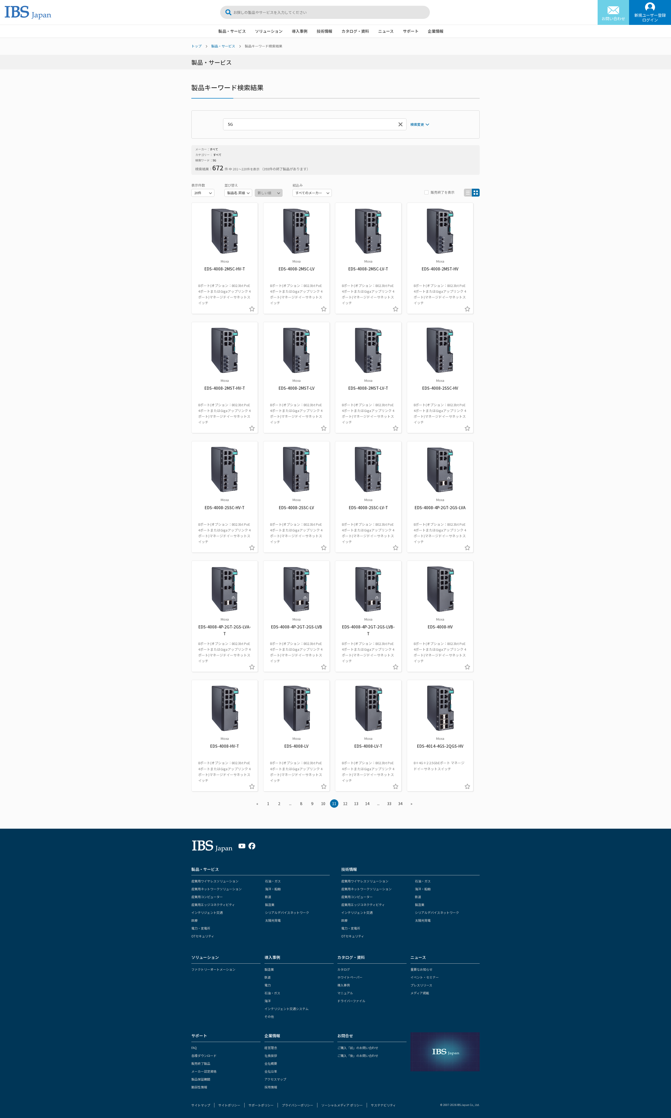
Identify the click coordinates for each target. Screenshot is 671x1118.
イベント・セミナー (424, 977)
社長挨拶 (270, 1055)
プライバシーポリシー (297, 1105)
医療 (194, 920)
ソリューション (269, 31)
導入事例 (299, 31)
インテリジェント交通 (207, 912)
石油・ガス (273, 881)
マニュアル (345, 993)
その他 (269, 1016)
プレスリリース (421, 985)
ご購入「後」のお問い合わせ (357, 1055)
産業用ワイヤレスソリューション (215, 881)
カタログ (343, 969)
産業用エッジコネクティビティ (213, 904)
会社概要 (270, 1063)
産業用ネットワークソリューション (216, 889)
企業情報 (435, 31)
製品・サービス (232, 31)
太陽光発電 (273, 920)
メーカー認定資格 (204, 1071)
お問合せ (345, 1035)
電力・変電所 (200, 928)
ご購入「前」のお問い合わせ (357, 1047)
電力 (267, 985)
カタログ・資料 (355, 31)
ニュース (386, 31)
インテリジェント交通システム (286, 1008)
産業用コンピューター (207, 896)
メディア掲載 (419, 993)
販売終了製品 (200, 1063)
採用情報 (270, 1087)
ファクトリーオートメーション (213, 969)
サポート (411, 31)
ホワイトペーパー (349, 977)
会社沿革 (270, 1071)
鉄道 (268, 896)
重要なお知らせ (421, 969)
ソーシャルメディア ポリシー (342, 1105)
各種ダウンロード (204, 1055)
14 (367, 803)
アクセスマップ (275, 1079)
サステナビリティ (383, 1105)
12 (345, 803)
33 (389, 803)
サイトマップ (200, 1105)
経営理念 (270, 1047)
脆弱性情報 (199, 1087)
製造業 (269, 904)
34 (400, 803)
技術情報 (324, 31)
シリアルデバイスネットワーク (287, 912)
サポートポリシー (261, 1105)
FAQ (194, 1047)
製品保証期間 (200, 1079)
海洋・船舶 (273, 889)
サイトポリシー (229, 1105)
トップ (196, 46)
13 (356, 803)
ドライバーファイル (351, 1000)
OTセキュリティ (202, 936)
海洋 (267, 1000)
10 (323, 803)
